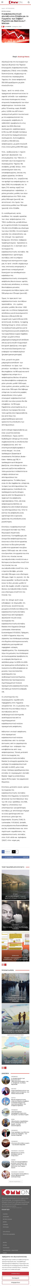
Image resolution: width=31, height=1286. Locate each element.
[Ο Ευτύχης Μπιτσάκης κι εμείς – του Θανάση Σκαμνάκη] (6, 1143)
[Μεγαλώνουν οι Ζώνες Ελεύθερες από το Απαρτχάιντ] (6, 1153)
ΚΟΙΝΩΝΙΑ (13, 1159)
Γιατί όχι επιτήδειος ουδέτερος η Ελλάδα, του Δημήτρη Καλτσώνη (15, 1062)
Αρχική (3, 8)
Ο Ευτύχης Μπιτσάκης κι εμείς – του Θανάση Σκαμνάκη (20, 1143)
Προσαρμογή (15, 1278)
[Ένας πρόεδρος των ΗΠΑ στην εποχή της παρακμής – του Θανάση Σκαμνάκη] (6, 1133)
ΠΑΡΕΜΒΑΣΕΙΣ (15, 995)
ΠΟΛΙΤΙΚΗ (15, 1058)
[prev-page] (3, 965)
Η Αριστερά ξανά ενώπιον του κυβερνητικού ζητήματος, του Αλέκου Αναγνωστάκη (20, 1092)
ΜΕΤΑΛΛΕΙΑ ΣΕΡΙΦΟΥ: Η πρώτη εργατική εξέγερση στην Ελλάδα (15, 897)
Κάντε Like (25, 857)
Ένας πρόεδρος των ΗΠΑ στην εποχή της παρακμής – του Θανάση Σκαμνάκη (20, 1133)
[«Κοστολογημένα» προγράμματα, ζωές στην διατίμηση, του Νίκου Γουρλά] (15, 1019)
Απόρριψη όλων (15, 1282)
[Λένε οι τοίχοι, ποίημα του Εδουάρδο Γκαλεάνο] (15, 916)
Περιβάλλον (15, 955)
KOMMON (8, 26)
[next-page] (5, 965)
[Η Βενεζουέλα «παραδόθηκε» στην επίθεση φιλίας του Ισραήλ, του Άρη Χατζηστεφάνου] (6, 1122)
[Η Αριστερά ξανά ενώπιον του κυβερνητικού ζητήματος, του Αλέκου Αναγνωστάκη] (6, 1091)
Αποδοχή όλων (15, 1273)
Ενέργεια (13, 1097)
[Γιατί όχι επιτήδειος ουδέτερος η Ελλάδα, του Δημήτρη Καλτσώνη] (15, 1049)
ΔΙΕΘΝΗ (13, 1119)
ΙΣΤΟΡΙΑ (15, 894)
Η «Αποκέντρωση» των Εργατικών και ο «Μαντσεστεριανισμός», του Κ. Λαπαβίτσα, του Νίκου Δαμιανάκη (19, 1081)
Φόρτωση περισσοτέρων (15, 1181)
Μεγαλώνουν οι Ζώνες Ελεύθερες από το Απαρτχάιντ (17, 1154)
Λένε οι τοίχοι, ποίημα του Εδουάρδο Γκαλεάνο (15, 928)
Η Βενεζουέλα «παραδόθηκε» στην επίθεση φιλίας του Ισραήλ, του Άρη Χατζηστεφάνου (19, 1123)
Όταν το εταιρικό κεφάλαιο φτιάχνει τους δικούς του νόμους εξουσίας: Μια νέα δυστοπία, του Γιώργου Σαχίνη (19, 1164)
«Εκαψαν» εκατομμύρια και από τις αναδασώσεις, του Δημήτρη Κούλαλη (15, 958)
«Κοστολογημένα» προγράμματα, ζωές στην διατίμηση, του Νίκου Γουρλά (16, 1031)
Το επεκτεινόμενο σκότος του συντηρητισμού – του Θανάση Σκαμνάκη (15, 999)
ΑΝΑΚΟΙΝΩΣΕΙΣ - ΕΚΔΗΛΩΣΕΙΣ (17, 1150)
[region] (15, 1270)
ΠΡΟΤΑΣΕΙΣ (13, 1088)
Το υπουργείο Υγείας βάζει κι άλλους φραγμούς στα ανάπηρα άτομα (20, 1175)
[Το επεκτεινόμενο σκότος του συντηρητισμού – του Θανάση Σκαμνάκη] (15, 988)
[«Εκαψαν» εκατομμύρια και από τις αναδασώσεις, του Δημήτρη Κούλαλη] (15, 946)
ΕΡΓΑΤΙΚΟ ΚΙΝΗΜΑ (10, 8)
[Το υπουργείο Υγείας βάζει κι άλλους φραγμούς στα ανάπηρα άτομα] (6, 1174)
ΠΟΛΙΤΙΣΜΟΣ (15, 924)
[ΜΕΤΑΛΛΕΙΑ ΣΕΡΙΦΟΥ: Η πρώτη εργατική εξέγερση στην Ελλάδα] (15, 885)
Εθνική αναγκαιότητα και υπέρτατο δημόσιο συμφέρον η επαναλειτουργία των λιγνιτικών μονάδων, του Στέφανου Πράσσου (20, 1102)
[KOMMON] (3, 26)
